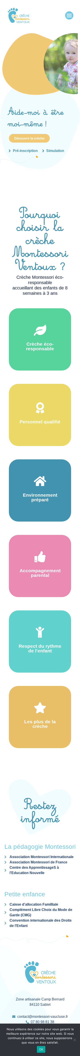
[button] (69, 15)
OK (41, 1049)
